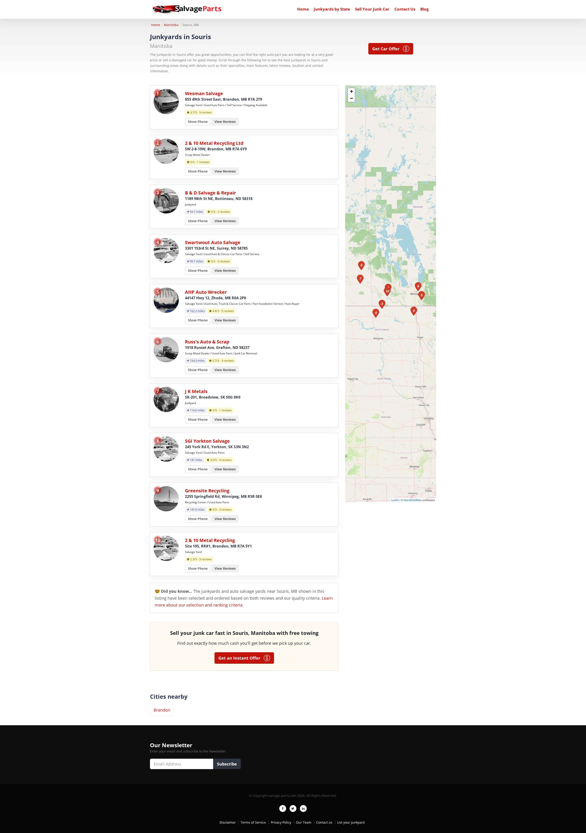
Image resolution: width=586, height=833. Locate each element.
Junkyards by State (332, 9)
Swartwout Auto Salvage (212, 242)
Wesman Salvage (204, 93)
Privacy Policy (281, 822)
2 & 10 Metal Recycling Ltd (214, 143)
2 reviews (223, 212)
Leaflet (395, 500)
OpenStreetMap (412, 500)
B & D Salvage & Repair (210, 193)
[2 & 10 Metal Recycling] (166, 548)
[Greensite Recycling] (166, 498)
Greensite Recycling (207, 491)
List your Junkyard (351, 822)
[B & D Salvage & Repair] (166, 200)
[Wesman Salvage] (166, 101)
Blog (424, 9)
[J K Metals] (166, 399)
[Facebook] (282, 808)
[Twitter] (293, 808)
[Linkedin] (303, 808)
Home (303, 9)
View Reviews (225, 121)
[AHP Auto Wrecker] (166, 299)
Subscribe (227, 764)
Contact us (324, 822)
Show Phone (198, 121)
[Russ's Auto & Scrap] (166, 349)
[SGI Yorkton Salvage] (166, 448)
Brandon (162, 710)
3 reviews (205, 112)
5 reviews (223, 261)
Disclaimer (228, 822)
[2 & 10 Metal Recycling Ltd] (166, 151)
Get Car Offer (387, 48)
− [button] (351, 98)
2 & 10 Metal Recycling (210, 540)
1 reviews (203, 162)
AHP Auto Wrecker (206, 292)
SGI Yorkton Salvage (207, 441)
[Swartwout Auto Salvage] (166, 250)
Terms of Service (253, 822)
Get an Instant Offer (241, 658)
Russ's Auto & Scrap (207, 342)
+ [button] (351, 91)
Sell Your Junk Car (372, 9)
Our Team (303, 822)
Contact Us (404, 9)
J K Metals (196, 391)
